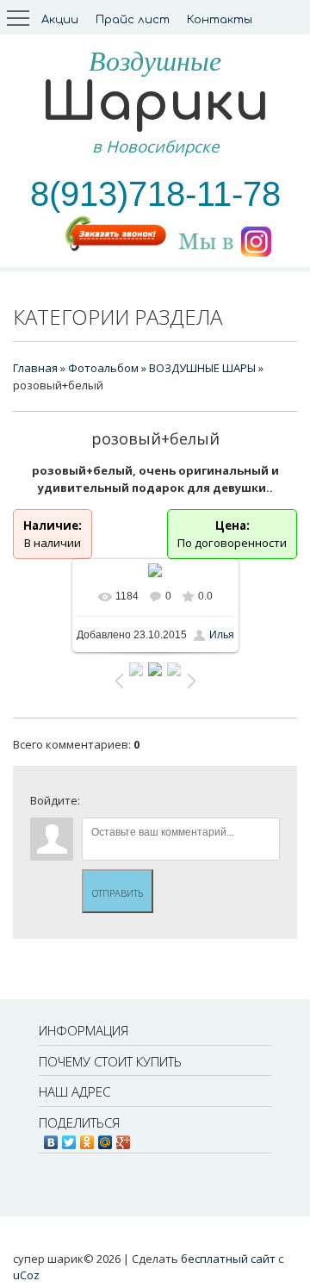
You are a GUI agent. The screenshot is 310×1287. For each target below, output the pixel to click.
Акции (59, 20)
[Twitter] (69, 1138)
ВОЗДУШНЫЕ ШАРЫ (202, 368)
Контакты (219, 20)
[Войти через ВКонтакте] (125, 805)
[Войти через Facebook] (154, 805)
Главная (35, 368)
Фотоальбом (103, 368)
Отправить (117, 892)
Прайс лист (133, 20)
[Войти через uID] (95, 805)
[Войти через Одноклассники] (242, 805)
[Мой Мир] (105, 1138)
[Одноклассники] (87, 1138)
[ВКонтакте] (51, 1138)
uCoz (26, 1275)
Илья (221, 635)
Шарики (155, 103)
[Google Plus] (124, 1138)
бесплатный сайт (228, 1258)
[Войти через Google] (213, 805)
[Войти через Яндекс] (183, 805)
